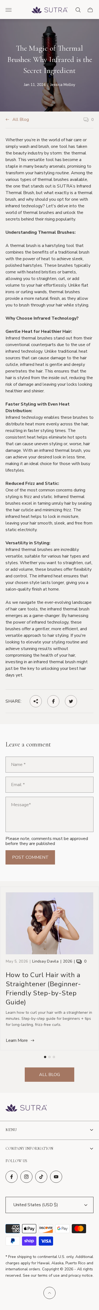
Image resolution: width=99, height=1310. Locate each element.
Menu (11, 1129)
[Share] (36, 701)
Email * (18, 784)
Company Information (29, 1148)
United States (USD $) (35, 1205)
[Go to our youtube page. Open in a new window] (56, 1177)
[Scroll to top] (49, 1293)
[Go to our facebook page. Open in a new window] (12, 1177)
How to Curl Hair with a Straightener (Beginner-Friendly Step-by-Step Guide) (43, 989)
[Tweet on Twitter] (71, 701)
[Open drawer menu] (8, 10)
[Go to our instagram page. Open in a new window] (26, 1177)
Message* (21, 804)
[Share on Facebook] (53, 701)
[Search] (78, 10)
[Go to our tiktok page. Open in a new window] (41, 1177)
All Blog (20, 120)
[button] (45, 1057)
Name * (18, 764)
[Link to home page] (26, 1108)
